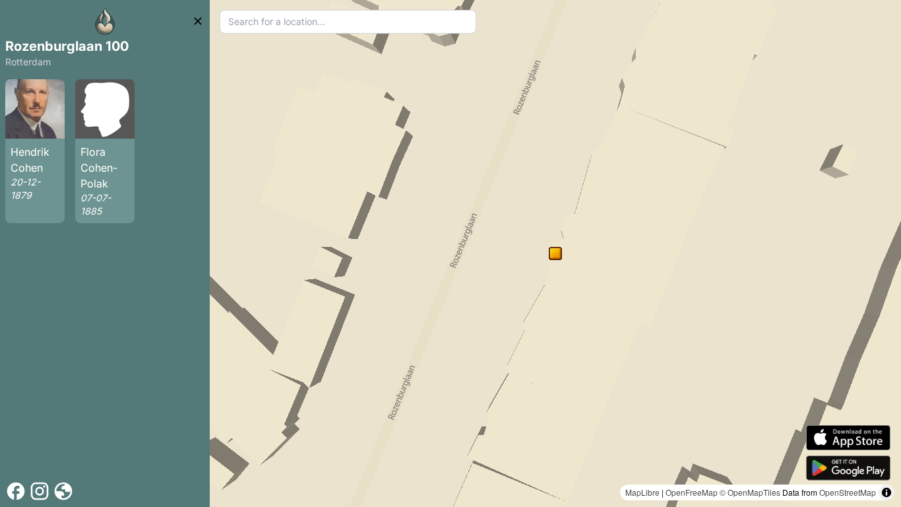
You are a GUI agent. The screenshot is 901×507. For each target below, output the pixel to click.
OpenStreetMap (847, 492)
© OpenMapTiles (750, 492)
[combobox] (348, 22)
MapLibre (642, 492)
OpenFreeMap (692, 492)
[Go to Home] (105, 21)
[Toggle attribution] (886, 492)
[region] (555, 253)
